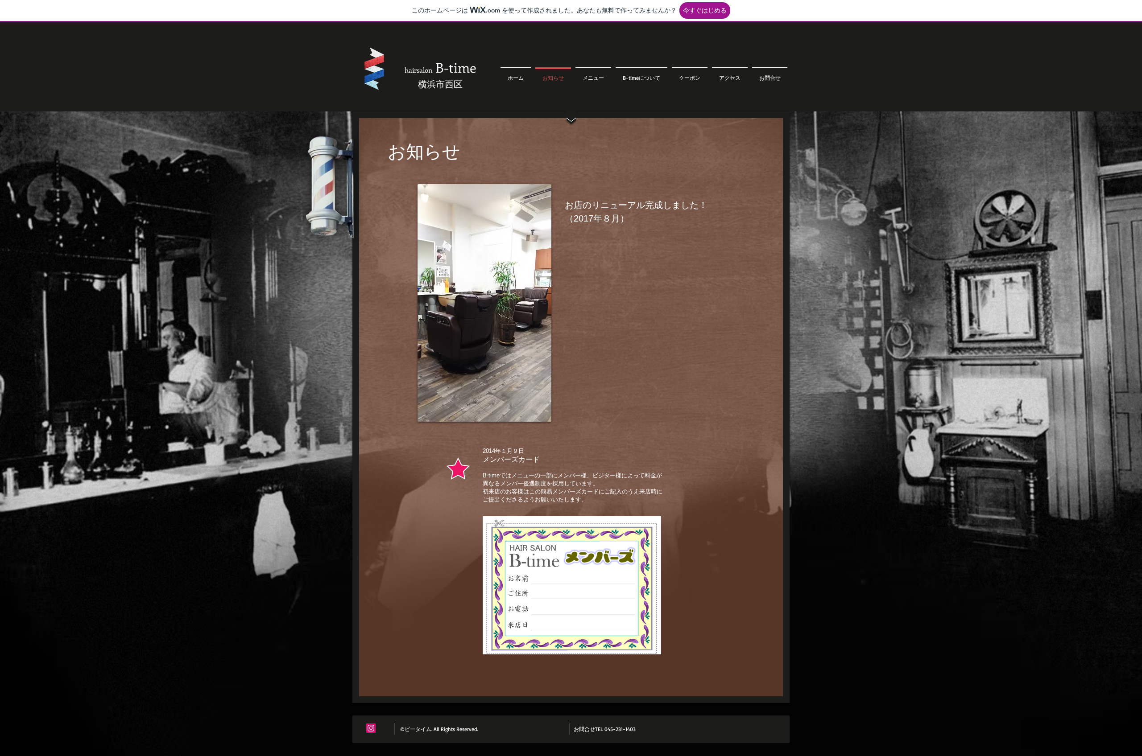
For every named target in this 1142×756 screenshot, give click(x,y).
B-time (440, 67)
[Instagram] (371, 728)
